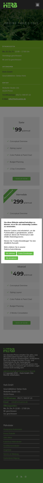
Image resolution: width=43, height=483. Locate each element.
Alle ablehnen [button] (10, 253)
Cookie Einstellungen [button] (25, 253)
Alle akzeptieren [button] (11, 258)
